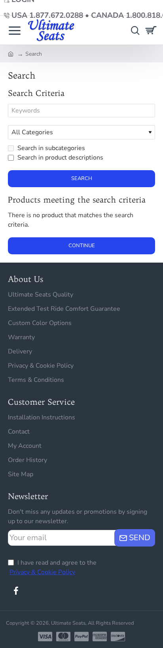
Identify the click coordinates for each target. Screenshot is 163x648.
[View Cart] (152, 30)
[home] (10, 53)
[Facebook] (16, 591)
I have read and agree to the (53, 567)
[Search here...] (133, 30)
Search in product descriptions (59, 157)
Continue (81, 245)
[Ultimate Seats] (14, 30)
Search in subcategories (50, 148)
